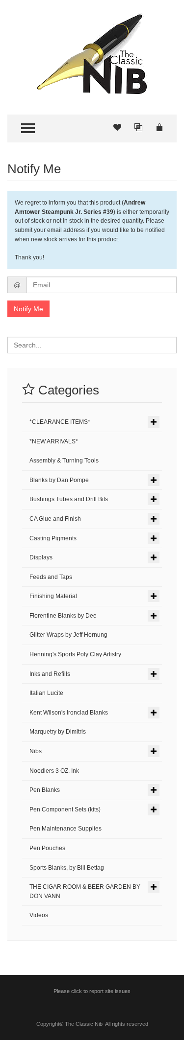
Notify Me (28, 309)
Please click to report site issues (92, 991)
